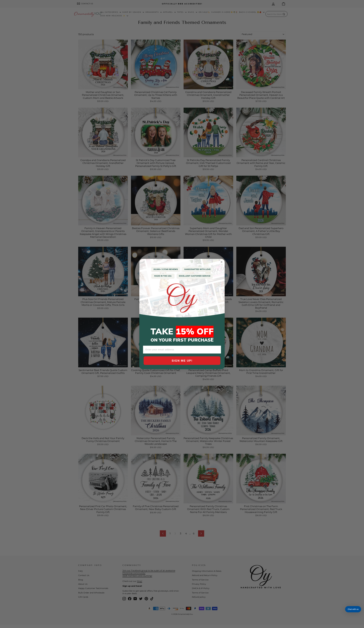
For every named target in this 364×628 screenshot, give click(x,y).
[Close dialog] (221, 262)
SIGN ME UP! (182, 360)
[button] (353, 609)
